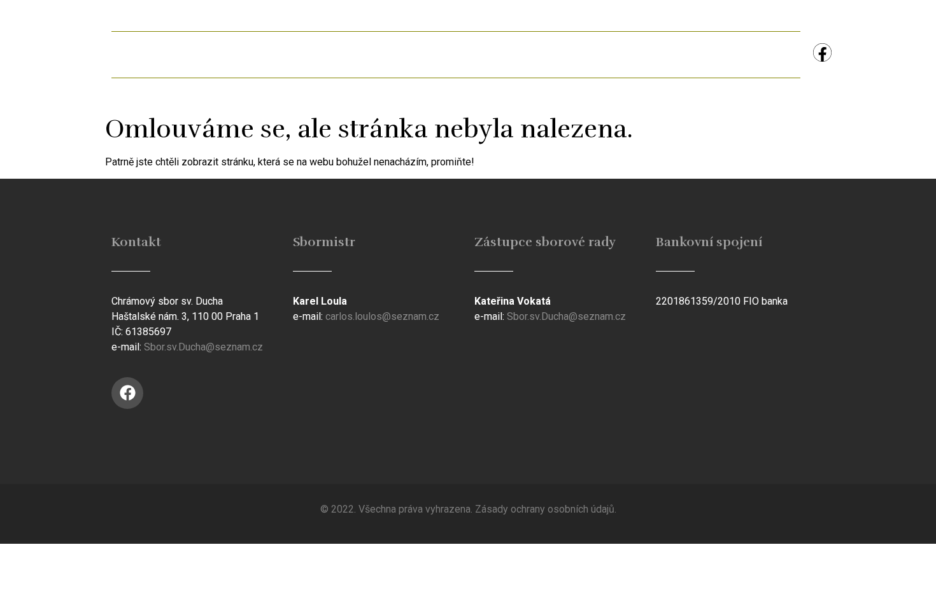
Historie (465, 54)
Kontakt (760, 54)
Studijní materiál (568, 54)
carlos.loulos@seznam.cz (382, 316)
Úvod (146, 54)
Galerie (385, 54)
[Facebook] (822, 52)
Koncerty (674, 54)
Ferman (306, 54)
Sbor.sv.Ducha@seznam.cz (203, 347)
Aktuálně (223, 54)
